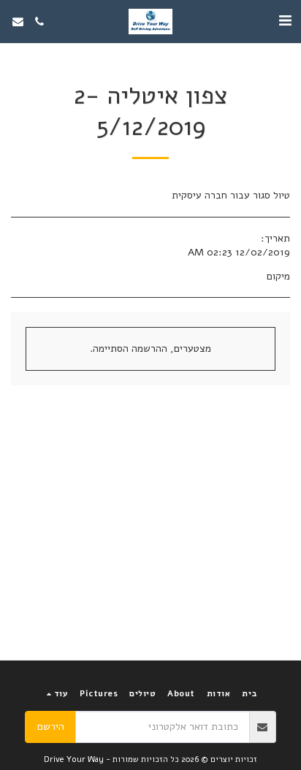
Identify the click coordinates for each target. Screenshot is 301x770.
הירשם (50, 727)
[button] (285, 21)
